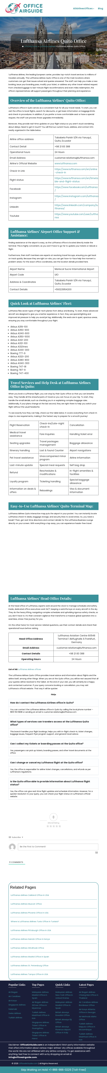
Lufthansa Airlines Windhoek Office (27, 948)
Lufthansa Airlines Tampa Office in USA (29, 974)
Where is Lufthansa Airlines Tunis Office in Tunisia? (35, 921)
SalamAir (12, 1009)
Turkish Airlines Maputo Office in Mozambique (87, 1026)
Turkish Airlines (15, 1017)
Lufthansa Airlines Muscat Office (26, 903)
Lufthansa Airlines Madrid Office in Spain (30, 956)
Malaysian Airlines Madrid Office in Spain (40, 995)
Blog (100, 8)
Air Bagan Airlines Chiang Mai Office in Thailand (88, 995)
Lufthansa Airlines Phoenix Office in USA (29, 912)
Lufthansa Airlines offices (29, 669)
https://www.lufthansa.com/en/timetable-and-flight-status (76, 180)
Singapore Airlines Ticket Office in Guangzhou (40, 1025)
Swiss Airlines (14, 1013)
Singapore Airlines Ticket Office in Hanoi (40, 1035)
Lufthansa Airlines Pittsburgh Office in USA (31, 930)
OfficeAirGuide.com (28, 1063)
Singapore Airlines (17, 1004)
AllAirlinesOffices (83, 8)
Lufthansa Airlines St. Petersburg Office (29, 965)
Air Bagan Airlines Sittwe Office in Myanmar (40, 1005)
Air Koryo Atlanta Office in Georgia (87, 1011)
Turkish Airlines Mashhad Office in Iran (40, 1015)
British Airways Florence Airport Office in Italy (63, 1029)
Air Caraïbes (14, 996)
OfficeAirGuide (31, 46)
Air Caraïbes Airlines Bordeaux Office (88, 1004)
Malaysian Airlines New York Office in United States (64, 995)
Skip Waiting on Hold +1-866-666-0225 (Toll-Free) (53, 1070)
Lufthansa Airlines (47, 46)
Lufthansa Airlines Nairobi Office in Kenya (30, 939)
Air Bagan (13, 992)
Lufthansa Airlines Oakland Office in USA (30, 895)
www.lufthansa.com (66, 163)
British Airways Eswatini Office (62, 1014)
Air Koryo (12, 1000)
